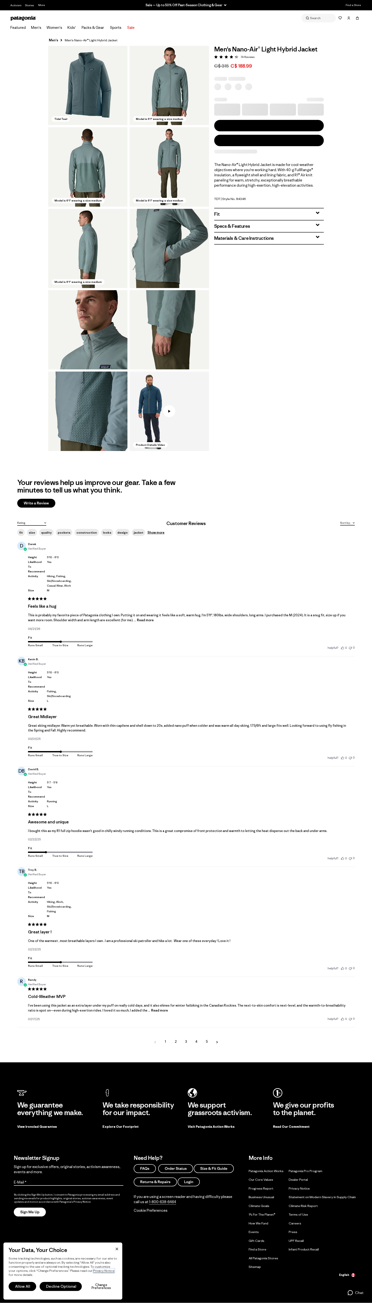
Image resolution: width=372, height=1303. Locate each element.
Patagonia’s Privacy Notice (75, 1201)
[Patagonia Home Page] (23, 18)
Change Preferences (101, 1286)
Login (188, 1181)
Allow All (22, 1286)
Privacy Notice (299, 1188)
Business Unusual (261, 1197)
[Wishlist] (340, 18)
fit (21, 533)
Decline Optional (61, 1286)
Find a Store (353, 5)
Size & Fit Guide (213, 1168)
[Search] (318, 18)
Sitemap (255, 1267)
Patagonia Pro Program (305, 1171)
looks (107, 533)
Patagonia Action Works (266, 1171)
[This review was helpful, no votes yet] (342, 648)
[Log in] (348, 18)
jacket (138, 533)
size (32, 533)
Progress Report (261, 1188)
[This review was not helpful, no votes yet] (350, 648)
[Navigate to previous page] (155, 1041)
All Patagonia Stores (263, 1258)
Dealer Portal (298, 1180)
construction (86, 533)
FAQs (144, 1168)
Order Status (176, 1168)
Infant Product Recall (304, 1249)
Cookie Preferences (150, 1210)
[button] (87, 85)
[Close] (117, 1249)
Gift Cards (256, 1241)
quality (46, 533)
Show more (155, 532)
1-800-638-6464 (162, 1201)
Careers (295, 1223)
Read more (145, 620)
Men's (36, 27)
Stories (29, 5)
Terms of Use (298, 1214)
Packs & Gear (93, 27)
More (41, 5)
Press (293, 1232)
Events (254, 1232)
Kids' (71, 27)
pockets (64, 533)
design (122, 533)
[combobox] (31, 522)
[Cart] (357, 18)
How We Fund (258, 1223)
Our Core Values (261, 1180)
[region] (62, 1271)
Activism (16, 5)
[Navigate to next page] (217, 1041)
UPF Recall (296, 1241)
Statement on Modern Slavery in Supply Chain (322, 1197)
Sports (115, 27)
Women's (54, 27)
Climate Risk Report (303, 1206)
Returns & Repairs (155, 1181)
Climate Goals (259, 1206)
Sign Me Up (29, 1212)
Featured (18, 27)
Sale (131, 27)
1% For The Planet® (262, 1214)
